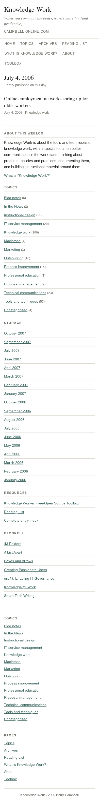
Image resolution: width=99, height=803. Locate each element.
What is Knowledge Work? (31, 53)
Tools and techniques (21, 301)
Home (10, 44)
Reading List (74, 44)
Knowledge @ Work (20, 587)
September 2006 (17, 411)
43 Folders (12, 544)
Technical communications (25, 293)
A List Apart (13, 552)
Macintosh (12, 241)
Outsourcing (14, 258)
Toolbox (13, 63)
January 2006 (15, 480)
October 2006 (15, 402)
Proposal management (22, 284)
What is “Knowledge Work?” (27, 175)
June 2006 (12, 437)
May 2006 (12, 445)
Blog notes (12, 198)
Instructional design (19, 215)
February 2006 (16, 471)
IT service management (23, 224)
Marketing (12, 249)
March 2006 (13, 463)
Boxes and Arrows (18, 561)
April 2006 (12, 454)
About (68, 53)
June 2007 (12, 359)
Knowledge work (17, 232)
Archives (48, 44)
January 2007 (15, 393)
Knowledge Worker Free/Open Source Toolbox (41, 503)
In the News (13, 206)
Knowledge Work (28, 9)
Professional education (22, 275)
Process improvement (21, 267)
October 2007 (15, 333)
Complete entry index (21, 520)
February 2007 (16, 385)
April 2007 (12, 368)
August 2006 (14, 420)
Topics (27, 44)
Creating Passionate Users (25, 570)
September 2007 (17, 342)
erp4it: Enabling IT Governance (29, 578)
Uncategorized (15, 310)
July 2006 (12, 428)
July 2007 (12, 350)
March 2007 (13, 376)
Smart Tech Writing (19, 596)
